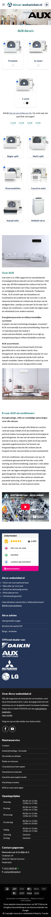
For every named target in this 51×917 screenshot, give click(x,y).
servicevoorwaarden (35, 907)
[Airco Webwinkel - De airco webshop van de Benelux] (24, 4)
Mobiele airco (38, 220)
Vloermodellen (12, 188)
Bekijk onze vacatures (12, 605)
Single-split (13, 156)
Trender (45, 913)
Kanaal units (13, 220)
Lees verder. (7, 715)
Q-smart (38, 61)
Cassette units (38, 188)
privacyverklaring (17, 907)
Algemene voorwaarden (17, 899)
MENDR (23, 708)
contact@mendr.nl (12, 871)
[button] (3, 4)
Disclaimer (26, 900)
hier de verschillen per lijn (20, 113)
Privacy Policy (37, 899)
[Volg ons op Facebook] (5, 729)
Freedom (12, 61)
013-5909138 (10, 868)
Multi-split (38, 156)
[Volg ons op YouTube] (12, 729)
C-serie (25, 99)
